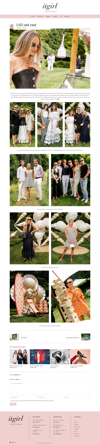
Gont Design (23, 337)
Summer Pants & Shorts (39, 425)
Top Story (76, 436)
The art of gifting (58, 420)
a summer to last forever (37, 431)
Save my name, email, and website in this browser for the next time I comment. (32, 400)
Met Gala (76, 433)
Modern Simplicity (58, 425)
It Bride (76, 429)
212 (74, 420)
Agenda (19, 27)
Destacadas (77, 427)
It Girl (76, 431)
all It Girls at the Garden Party (72, 337)
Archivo (76, 424)
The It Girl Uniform (38, 420)
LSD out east (26, 24)
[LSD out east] (50, 58)
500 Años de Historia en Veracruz (59, 431)
